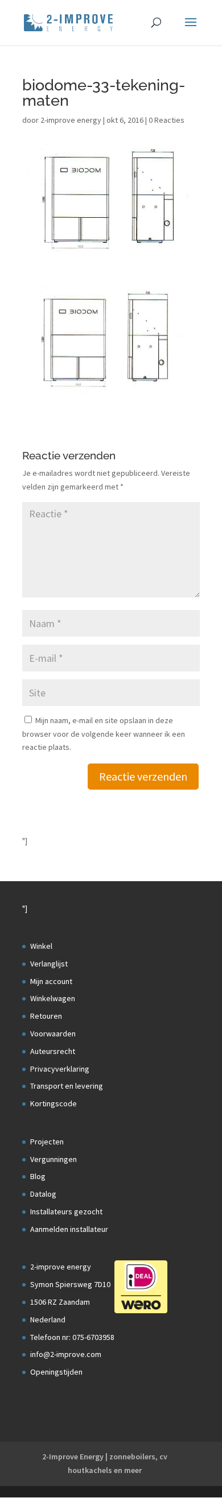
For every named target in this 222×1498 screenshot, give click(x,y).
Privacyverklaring (59, 1069)
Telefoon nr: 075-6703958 (72, 1337)
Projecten (47, 1141)
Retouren (46, 1016)
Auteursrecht (52, 1051)
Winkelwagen (52, 998)
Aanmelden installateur (69, 1229)
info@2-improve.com (65, 1354)
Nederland (47, 1319)
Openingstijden (56, 1372)
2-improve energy (70, 120)
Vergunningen (53, 1159)
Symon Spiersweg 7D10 (70, 1284)
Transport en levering (66, 1086)
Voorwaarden (53, 1033)
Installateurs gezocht (66, 1211)
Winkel (41, 946)
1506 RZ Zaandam (60, 1302)
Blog (38, 1176)
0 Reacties (166, 120)
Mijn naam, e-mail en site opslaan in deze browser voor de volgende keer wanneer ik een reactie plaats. (103, 734)
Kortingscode (53, 1103)
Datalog (43, 1194)
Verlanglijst (49, 963)
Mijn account (51, 981)
